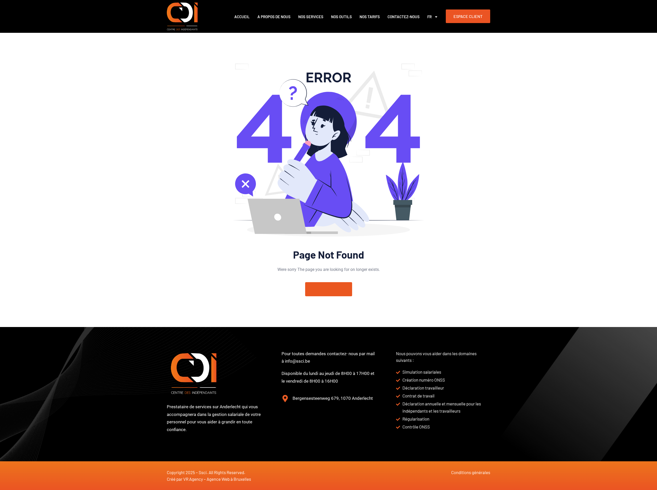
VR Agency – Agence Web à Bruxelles (217, 479)
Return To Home (331, 289)
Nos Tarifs (370, 16)
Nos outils (341, 16)
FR (429, 16)
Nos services (310, 16)
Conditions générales (470, 472)
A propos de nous (274, 16)
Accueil (242, 16)
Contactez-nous (404, 16)
